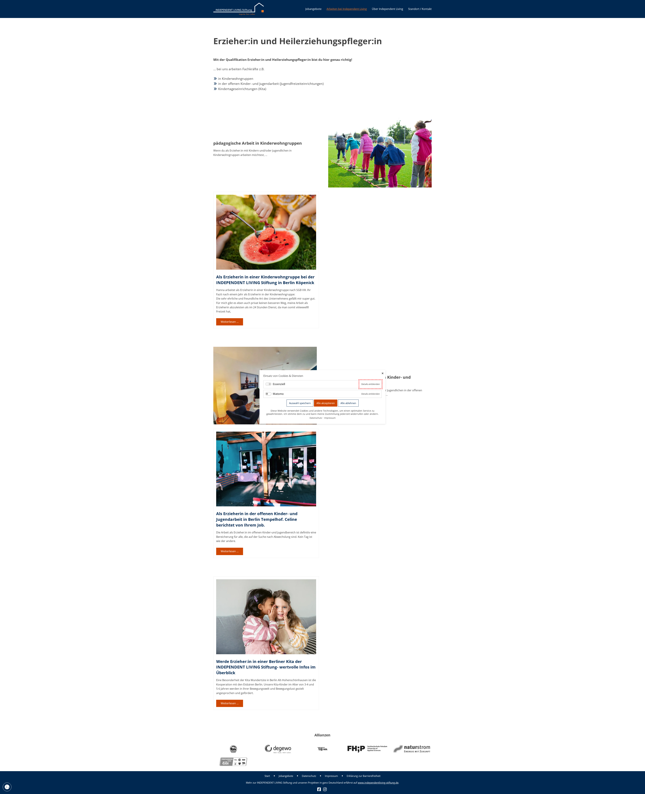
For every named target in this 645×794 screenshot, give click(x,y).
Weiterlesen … (232, 323)
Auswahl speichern (300, 403)
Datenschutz (309, 776)
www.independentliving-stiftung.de (378, 782)
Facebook (319, 789)
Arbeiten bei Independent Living (347, 9)
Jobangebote (313, 9)
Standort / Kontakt (420, 9)
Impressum (331, 776)
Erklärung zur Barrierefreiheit (363, 776)
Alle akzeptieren (325, 403)
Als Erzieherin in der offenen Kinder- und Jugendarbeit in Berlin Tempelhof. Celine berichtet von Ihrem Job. (256, 519)
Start (267, 776)
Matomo (278, 394)
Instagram (324, 789)
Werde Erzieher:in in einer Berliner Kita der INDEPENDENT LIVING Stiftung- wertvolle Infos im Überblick (266, 667)
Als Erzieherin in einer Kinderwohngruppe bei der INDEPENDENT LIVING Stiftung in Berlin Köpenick (265, 279)
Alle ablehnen (348, 403)
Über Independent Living (387, 9)
